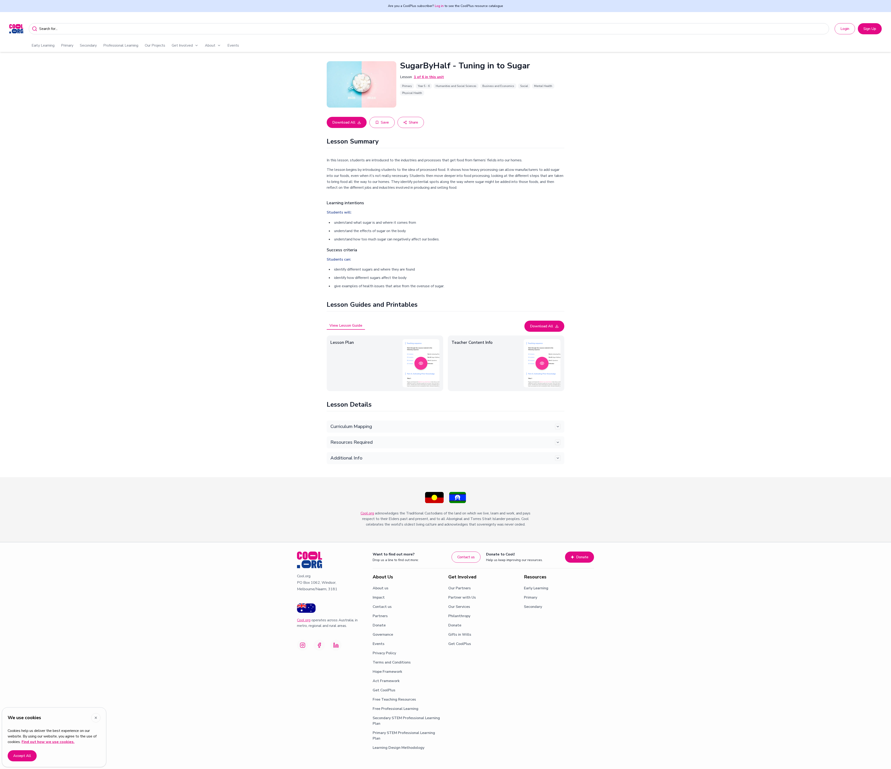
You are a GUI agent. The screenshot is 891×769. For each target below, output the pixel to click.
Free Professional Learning (395, 708)
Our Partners (459, 588)
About (210, 45)
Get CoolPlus (384, 690)
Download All (343, 122)
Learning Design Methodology (398, 747)
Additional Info (346, 458)
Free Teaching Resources (394, 699)
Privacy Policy (384, 653)
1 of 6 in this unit (429, 77)
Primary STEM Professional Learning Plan (404, 735)
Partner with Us (462, 597)
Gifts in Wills (459, 634)
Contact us (466, 557)
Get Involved (182, 45)
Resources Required (351, 442)
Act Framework (386, 680)
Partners (380, 616)
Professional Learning (120, 45)
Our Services (459, 606)
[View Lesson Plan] (420, 363)
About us (380, 588)
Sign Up (869, 28)
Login (844, 28)
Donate (582, 557)
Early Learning (43, 45)
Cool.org (367, 513)
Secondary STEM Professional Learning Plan (406, 720)
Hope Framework (387, 671)
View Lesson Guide (345, 325)
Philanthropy (459, 616)
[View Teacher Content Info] (542, 363)
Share (413, 122)
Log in (439, 6)
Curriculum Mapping (351, 426)
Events (233, 45)
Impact (379, 597)
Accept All (22, 755)
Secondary (88, 45)
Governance (383, 634)
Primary (67, 45)
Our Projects (155, 45)
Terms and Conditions (392, 662)
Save (385, 122)
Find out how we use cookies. (48, 741)
